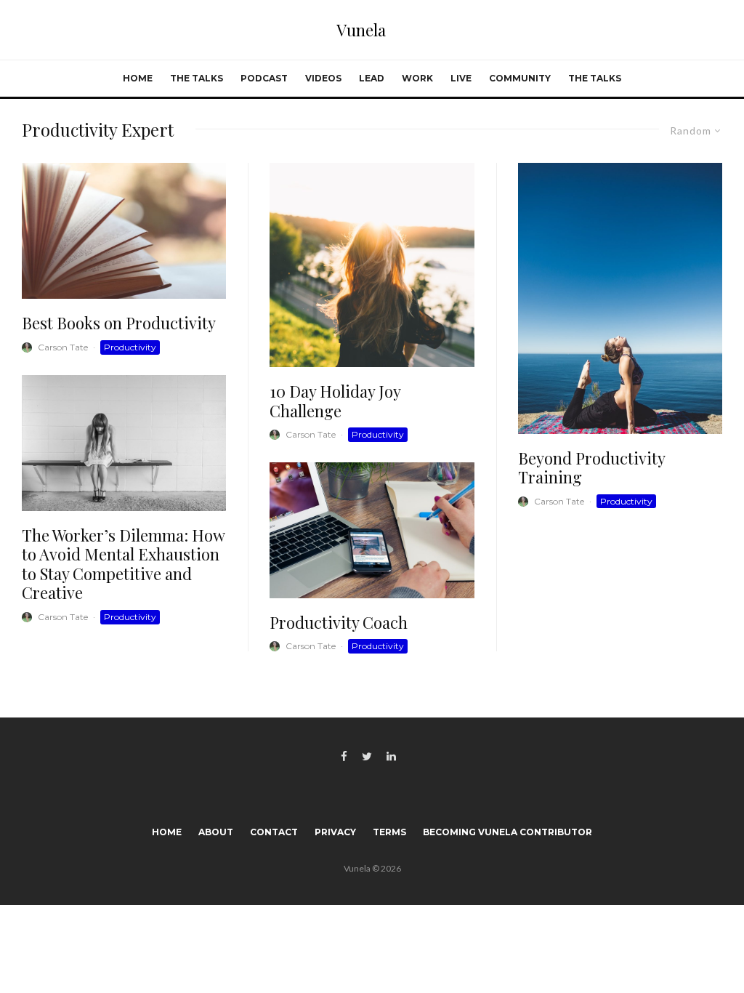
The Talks (196, 78)
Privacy (335, 832)
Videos (323, 78)
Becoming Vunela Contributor (507, 832)
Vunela (361, 30)
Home (138, 78)
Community (520, 78)
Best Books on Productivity (119, 322)
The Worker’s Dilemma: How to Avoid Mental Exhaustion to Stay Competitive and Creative (123, 564)
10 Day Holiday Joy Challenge (335, 401)
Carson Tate (63, 347)
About (215, 832)
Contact (274, 832)
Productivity (130, 347)
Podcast (264, 78)
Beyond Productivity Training (591, 468)
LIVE (461, 78)
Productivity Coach (339, 622)
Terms (389, 832)
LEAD (371, 78)
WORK (417, 78)
